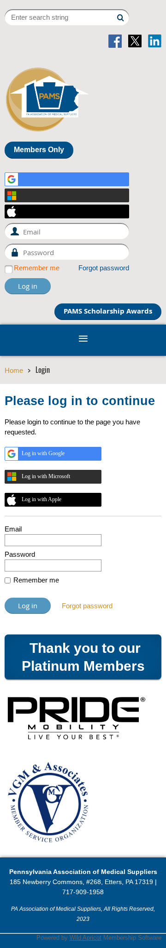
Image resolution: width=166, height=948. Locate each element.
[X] (135, 41)
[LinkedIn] (154, 41)
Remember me (36, 268)
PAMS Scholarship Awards (108, 311)
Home (14, 370)
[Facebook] (115, 41)
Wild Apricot (85, 937)
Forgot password (103, 268)
